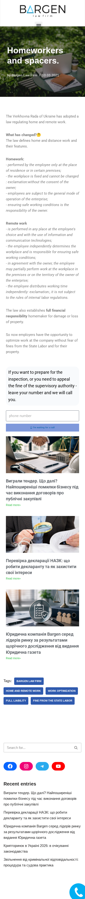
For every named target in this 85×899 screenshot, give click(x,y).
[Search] (76, 747)
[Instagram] (26, 766)
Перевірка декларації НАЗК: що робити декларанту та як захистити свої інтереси (41, 566)
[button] (38, 25)
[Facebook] (10, 766)
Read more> (13, 505)
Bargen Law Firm (24, 75)
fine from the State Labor (52, 700)
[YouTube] (58, 766)
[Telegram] (42, 766)
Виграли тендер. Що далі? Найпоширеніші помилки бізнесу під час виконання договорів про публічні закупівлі (40, 798)
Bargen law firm (29, 681)
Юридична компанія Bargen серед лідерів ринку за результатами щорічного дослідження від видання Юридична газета (42, 832)
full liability (16, 700)
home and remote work (23, 690)
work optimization (62, 690)
